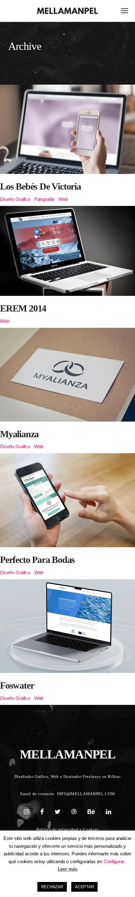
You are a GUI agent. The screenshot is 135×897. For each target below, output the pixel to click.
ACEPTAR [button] (84, 886)
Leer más (68, 869)
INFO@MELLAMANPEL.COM (86, 793)
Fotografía (44, 199)
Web (63, 199)
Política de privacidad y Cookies (67, 829)
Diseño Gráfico (15, 199)
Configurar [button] (114, 861)
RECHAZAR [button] (52, 886)
